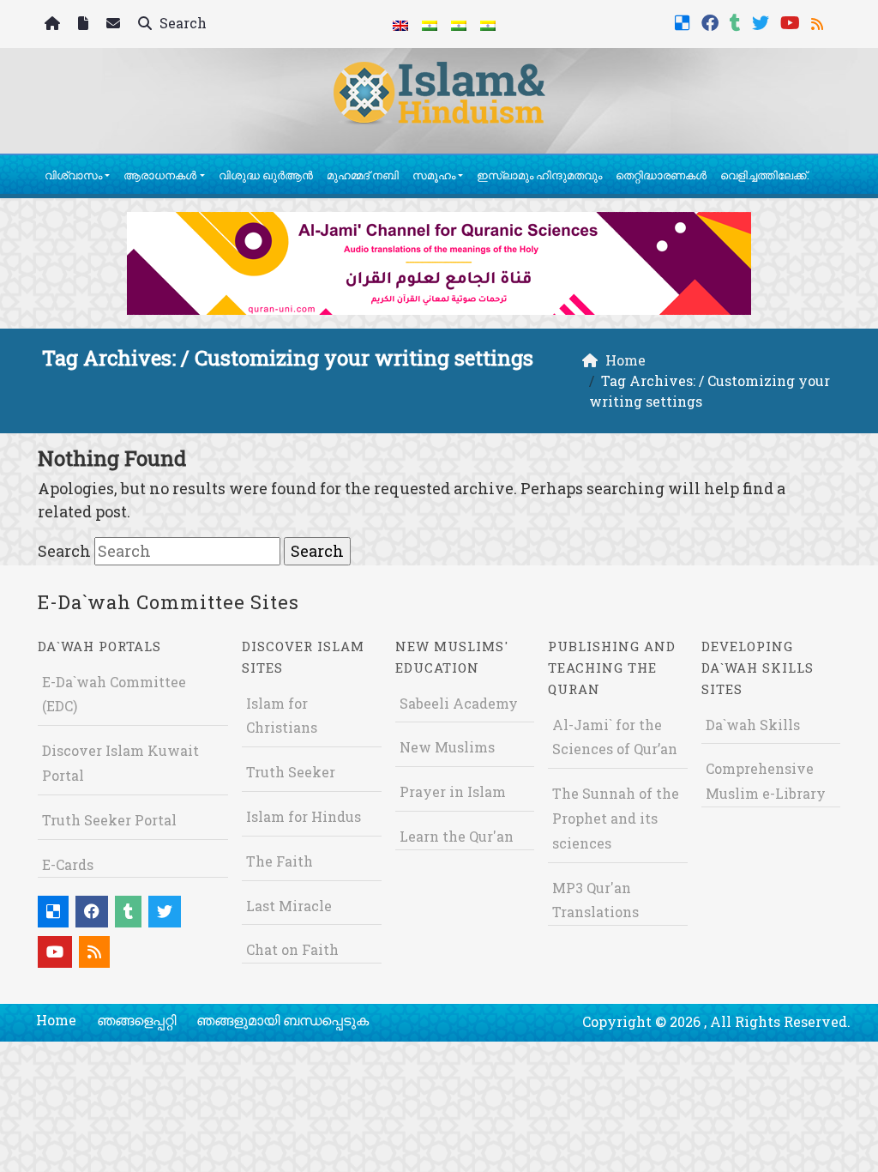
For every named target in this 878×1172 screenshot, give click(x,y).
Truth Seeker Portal (109, 820)
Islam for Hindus (303, 816)
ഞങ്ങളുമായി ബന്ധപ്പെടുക (282, 1020)
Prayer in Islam (453, 791)
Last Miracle (289, 906)
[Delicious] (685, 21)
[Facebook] (712, 21)
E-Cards (67, 864)
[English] (400, 24)
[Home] (54, 24)
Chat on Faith (292, 949)
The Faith (279, 861)
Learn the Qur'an (457, 836)
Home (56, 1020)
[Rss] (819, 21)
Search (181, 23)
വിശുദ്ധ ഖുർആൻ (266, 175)
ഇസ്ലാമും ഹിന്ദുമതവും (539, 175)
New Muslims (447, 747)
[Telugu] (458, 24)
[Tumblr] (737, 21)
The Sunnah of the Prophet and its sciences (615, 818)
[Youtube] (792, 21)
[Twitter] (762, 21)
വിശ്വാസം (73, 175)
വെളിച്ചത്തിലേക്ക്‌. (764, 175)
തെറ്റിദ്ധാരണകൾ (661, 175)
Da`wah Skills (753, 725)
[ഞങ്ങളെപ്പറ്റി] (85, 24)
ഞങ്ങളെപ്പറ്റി (136, 1020)
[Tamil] (487, 24)
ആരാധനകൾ (159, 175)
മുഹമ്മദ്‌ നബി (363, 175)
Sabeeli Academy (459, 703)
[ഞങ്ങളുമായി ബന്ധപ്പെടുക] (115, 24)
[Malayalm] (429, 24)
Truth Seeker (290, 772)
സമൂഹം (433, 175)
